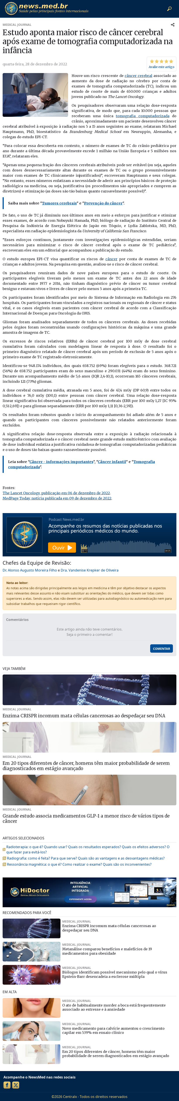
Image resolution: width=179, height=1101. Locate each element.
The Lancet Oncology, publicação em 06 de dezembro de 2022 (56, 493)
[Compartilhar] (172, 24)
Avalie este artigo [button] (161, 67)
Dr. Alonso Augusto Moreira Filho (30, 570)
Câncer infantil (112, 462)
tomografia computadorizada (142, 116)
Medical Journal (17, 25)
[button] (169, 9)
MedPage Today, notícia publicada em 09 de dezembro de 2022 (57, 498)
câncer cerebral (138, 75)
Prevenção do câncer (103, 203)
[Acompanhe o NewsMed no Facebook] (6, 1085)
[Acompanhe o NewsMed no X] (15, 1085)
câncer (111, 259)
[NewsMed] (46, 9)
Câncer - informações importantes (61, 462)
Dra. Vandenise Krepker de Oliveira (90, 570)
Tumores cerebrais (59, 203)
